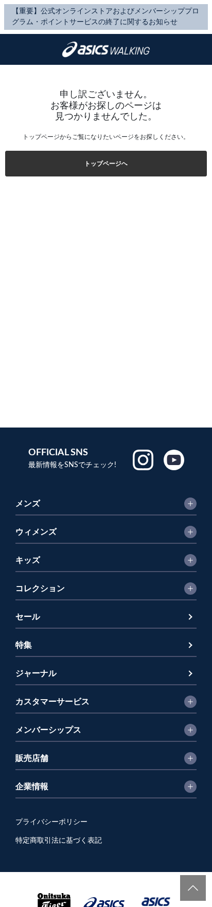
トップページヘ (106, 164)
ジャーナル (36, 673)
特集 (23, 645)
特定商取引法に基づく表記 (58, 840)
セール (27, 617)
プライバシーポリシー (51, 822)
